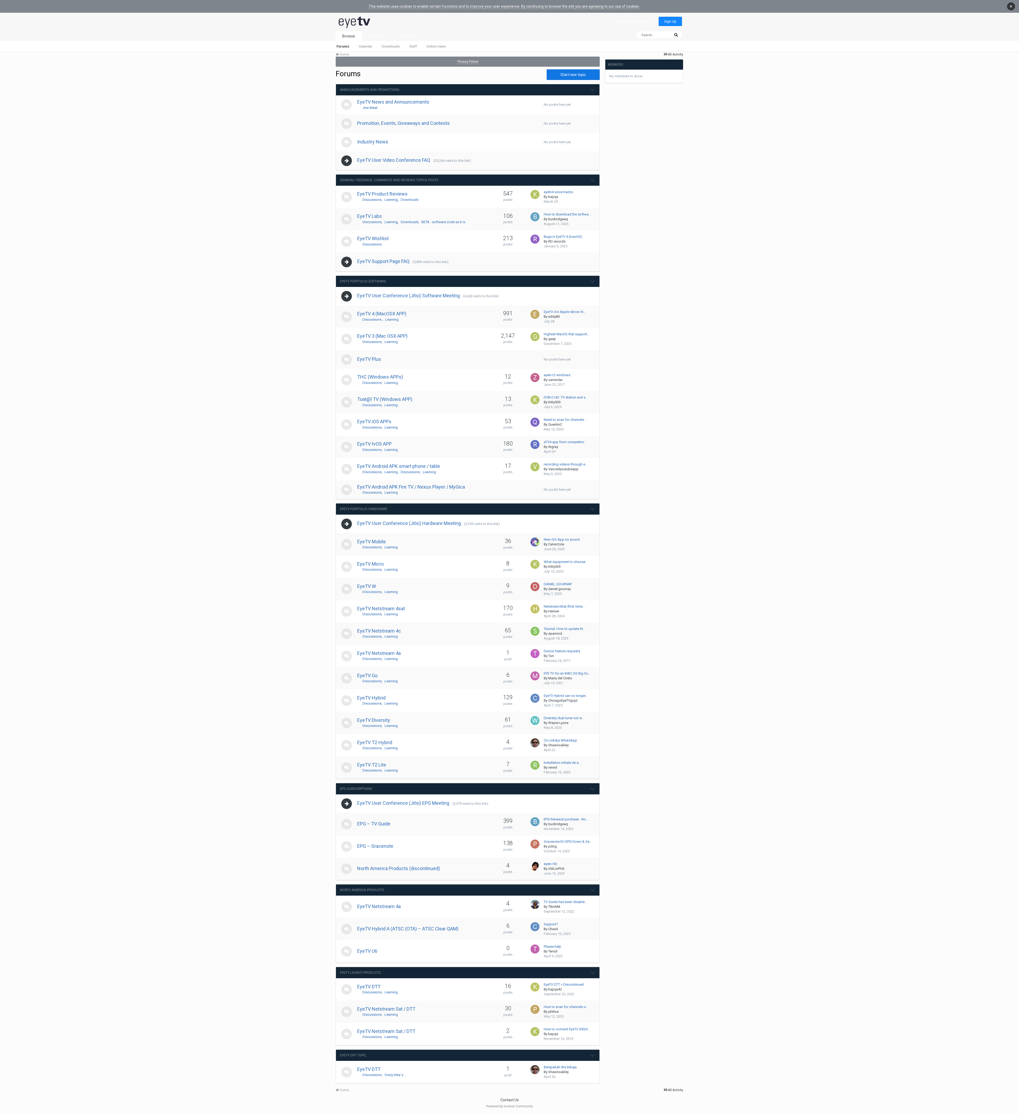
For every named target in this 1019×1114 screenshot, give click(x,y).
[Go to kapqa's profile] (534, 194)
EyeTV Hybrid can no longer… (566, 696)
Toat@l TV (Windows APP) (384, 399)
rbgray (553, 447)
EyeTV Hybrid (371, 698)
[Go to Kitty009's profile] (534, 399)
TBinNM (554, 907)
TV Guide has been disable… (565, 902)
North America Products (362, 890)
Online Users (436, 46)
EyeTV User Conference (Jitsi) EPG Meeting (403, 803)
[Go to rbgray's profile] (534, 444)
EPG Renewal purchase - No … (566, 819)
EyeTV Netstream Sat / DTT (386, 1009)
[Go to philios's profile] (534, 1009)
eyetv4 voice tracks (558, 192)
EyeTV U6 (367, 951)
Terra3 (553, 951)
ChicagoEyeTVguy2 (563, 700)
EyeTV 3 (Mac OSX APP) (382, 336)
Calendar (365, 46)
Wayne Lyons (558, 723)
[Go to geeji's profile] (534, 336)
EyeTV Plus (369, 359)
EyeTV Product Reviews (382, 194)
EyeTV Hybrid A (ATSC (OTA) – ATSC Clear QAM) (408, 928)
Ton (551, 656)
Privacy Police (467, 61)
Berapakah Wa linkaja (560, 1067)
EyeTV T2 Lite (371, 765)
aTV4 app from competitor (564, 442)
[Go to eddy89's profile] (534, 314)
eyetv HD (550, 864)
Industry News (372, 142)
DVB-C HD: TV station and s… (566, 397)
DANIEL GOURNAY (558, 584)
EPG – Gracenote (375, 846)
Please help (552, 946)
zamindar (555, 380)
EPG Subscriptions (356, 789)
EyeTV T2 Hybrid (374, 742)
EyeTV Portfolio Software (363, 281)
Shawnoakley (558, 745)
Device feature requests (562, 651)
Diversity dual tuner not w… (564, 718)
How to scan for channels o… (566, 1007)
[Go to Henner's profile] (534, 608)
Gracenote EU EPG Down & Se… (568, 842)
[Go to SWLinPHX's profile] (534, 866)
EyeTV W (366, 586)
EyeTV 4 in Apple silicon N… (565, 312)
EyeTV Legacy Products (360, 973)
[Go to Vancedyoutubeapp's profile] (534, 466)
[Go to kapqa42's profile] (534, 987)
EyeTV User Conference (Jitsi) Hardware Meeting (409, 523)
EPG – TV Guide (373, 824)
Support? (551, 924)
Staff (413, 46)
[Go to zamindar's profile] (534, 377)
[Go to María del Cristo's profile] (534, 675)
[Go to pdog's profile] (534, 844)
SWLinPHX (556, 869)
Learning (391, 200)
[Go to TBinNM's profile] (534, 904)
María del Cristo (560, 678)
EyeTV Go (367, 675)
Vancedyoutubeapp (563, 469)
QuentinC (555, 424)
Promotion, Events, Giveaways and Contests (403, 123)
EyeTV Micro (370, 564)
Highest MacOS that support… (567, 334)
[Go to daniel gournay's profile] (534, 586)
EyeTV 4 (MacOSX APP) (382, 313)
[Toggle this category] (592, 90)
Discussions (372, 200)
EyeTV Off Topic (353, 1055)
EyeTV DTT (369, 986)
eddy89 (554, 317)
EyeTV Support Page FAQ (383, 261)
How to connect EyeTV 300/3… (567, 1029)
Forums (342, 46)
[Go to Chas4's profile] (534, 926)
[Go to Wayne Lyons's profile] (534, 720)
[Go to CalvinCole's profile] (534, 542)
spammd (555, 634)
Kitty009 (554, 402)
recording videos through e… (566, 464)
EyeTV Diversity (373, 720)
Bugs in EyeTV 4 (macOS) (563, 237)
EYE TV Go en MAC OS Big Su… (567, 673)
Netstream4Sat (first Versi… (564, 606)
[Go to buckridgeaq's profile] (534, 216)
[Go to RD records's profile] (534, 239)
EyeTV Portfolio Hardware (363, 509)
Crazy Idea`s (394, 1075)
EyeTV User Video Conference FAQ (393, 160)
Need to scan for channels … (565, 420)
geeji (552, 339)
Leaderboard (407, 36)
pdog (552, 846)
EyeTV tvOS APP (374, 444)
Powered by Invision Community (509, 1106)
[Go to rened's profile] (534, 765)
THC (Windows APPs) (380, 377)
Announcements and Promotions (369, 90)
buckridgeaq (558, 219)
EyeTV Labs (369, 216)
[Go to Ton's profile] (534, 653)
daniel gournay (559, 589)
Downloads (391, 46)
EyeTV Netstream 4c (379, 631)
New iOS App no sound (562, 539)
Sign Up (670, 21)
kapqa (553, 197)
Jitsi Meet (369, 108)
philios (553, 1012)
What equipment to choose (564, 562)
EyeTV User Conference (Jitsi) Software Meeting (408, 295)
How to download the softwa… (567, 214)
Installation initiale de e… (562, 763)
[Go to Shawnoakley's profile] (534, 742)
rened (552, 767)
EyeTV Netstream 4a (379, 653)
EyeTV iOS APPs (374, 421)
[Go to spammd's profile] (534, 631)
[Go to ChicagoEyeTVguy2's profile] (534, 698)
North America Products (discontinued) (398, 868)
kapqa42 (555, 989)
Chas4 (553, 929)
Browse (348, 36)
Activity (376, 36)
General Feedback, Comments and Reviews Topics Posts (389, 180)
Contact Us (509, 1100)
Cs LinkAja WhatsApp (560, 740)
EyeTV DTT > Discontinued (564, 984)
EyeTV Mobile (371, 541)
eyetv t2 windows (557, 375)
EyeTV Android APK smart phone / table (398, 466)
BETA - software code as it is (443, 222)
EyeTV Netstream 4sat (381, 608)
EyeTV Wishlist (373, 238)
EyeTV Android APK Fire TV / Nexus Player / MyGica (411, 487)
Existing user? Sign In (635, 22)
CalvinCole (556, 544)
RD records (556, 241)
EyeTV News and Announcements (393, 102)
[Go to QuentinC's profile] (534, 422)
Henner (553, 611)
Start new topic (573, 75)
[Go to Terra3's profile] (534, 949)
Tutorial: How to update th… (564, 629)
